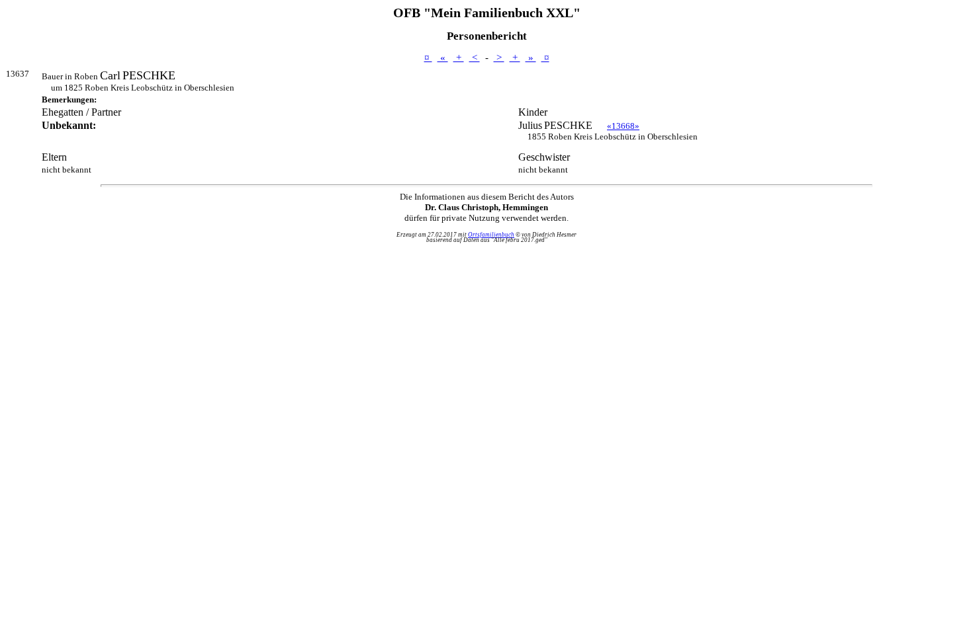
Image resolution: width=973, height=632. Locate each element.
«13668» (623, 126)
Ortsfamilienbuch (491, 234)
